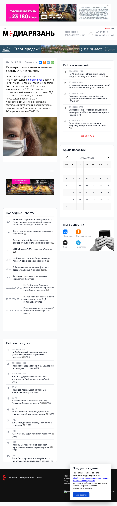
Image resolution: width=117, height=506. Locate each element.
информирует (35, 79)
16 (108, 185)
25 (73, 199)
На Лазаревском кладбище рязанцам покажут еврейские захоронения (31, 259)
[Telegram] (48, 62)
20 (87, 192)
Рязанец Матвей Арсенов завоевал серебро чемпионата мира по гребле (32, 241)
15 (101, 185)
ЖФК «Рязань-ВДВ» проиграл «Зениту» (32, 249)
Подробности (27, 477)
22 (100, 192)
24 (66, 199)
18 (73, 192)
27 (87, 199)
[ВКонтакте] (40, 62)
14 (93, 185)
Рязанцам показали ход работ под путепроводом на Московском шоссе (88, 97)
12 (80, 185)
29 (100, 199)
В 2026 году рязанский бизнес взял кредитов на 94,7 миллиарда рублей (39, 299)
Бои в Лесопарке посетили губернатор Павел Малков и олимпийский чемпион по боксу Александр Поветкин (32, 222)
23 (107, 192)
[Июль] (66, 158)
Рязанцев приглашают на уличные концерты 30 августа (30, 277)
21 (93, 192)
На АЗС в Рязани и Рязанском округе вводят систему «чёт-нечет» (87, 75)
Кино (39, 477)
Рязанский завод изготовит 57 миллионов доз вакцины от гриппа (39, 310)
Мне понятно (81, 495)
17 (66, 192)
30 (107, 199)
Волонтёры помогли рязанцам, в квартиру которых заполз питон (85, 124)
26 (80, 199)
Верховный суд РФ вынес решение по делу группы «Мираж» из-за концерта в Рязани (89, 112)
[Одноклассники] (44, 62)
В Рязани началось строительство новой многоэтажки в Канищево (89, 86)
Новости (13, 477)
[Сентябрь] (108, 158)
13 (87, 185)
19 (80, 192)
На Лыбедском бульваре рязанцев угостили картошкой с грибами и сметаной (39, 287)
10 (66, 185)
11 (73, 185)
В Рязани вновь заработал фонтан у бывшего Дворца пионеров (31, 268)
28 (93, 199)
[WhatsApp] (52, 62)
